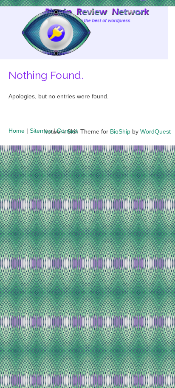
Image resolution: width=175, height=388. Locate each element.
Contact (67, 130)
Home (16, 130)
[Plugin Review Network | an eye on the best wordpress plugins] (45, 34)
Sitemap (41, 130)
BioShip (120, 131)
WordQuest (155, 131)
